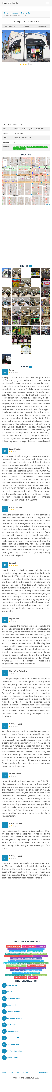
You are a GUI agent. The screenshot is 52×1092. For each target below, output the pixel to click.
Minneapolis (25, 13)
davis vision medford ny (17, 970)
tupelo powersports (24, 968)
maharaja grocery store (17, 958)
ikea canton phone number (34, 951)
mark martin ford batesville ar (21, 972)
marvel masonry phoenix (11, 956)
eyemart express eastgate (39, 975)
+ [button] (5, 160)
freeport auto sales (24, 963)
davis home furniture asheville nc (34, 961)
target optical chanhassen (13, 946)
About (11, 1073)
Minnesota (14, 13)
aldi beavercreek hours (21, 977)
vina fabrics (24, 949)
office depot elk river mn (10, 963)
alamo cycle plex (41, 946)
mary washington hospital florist (36, 965)
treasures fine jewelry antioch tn (14, 975)
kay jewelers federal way (38, 968)
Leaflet (48, 204)
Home (6, 13)
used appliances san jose (12, 953)
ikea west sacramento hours (33, 970)
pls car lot (27, 975)
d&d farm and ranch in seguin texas (16, 965)
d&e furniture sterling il (28, 946)
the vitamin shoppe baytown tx (39, 963)
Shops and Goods (10, 3)
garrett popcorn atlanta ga (39, 953)
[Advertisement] (26, 94)
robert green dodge (12, 968)
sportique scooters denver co (18, 951)
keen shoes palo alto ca (26, 956)
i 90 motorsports (33, 977)
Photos (26, 26)
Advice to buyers (21, 1073)
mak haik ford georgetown (41, 956)
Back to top (43, 1073)
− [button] (5, 163)
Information (10, 26)
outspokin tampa (25, 953)
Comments (42, 26)
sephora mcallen (35, 972)
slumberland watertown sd (36, 949)
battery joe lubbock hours (16, 961)
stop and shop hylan (13, 949)
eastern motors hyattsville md (33, 958)
